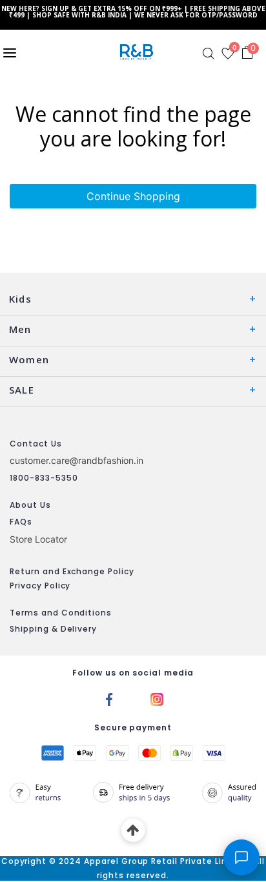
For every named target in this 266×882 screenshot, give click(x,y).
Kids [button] (20, 298)
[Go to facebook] (109, 698)
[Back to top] (133, 831)
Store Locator (38, 539)
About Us (30, 504)
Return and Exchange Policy (72, 571)
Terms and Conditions (61, 612)
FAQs (21, 521)
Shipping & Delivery (53, 628)
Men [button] (20, 329)
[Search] (208, 53)
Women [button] (29, 359)
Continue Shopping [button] (133, 196)
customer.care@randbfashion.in (76, 460)
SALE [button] (21, 389)
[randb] (139, 52)
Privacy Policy (40, 585)
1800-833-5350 (43, 477)
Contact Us (36, 443)
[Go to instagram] (156, 698)
